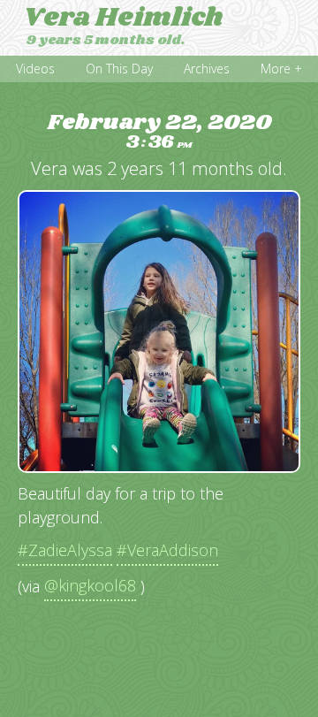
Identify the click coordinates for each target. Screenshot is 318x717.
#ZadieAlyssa (65, 550)
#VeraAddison (167, 550)
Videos (35, 68)
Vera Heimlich (123, 17)
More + (281, 68)
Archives (207, 68)
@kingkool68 (90, 585)
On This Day (119, 68)
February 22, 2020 (159, 132)
